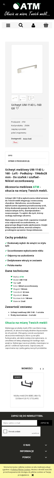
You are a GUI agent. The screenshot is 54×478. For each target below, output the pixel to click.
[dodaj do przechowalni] (17, 108)
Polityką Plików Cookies (20, 469)
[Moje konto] (33, 25)
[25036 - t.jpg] (23, 98)
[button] (8, 25)
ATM (23, 122)
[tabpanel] (27, 258)
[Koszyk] (46, 25)
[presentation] (40, 368)
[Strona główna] (27, 6)
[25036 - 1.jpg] (31, 98)
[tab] (27, 156)
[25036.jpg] (14, 98)
